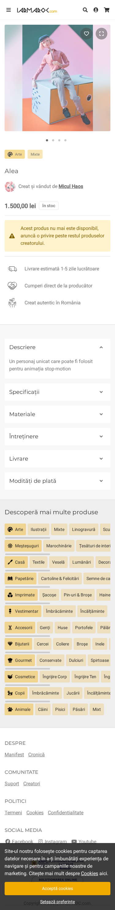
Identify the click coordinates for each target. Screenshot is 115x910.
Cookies (35, 813)
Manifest (14, 755)
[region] (57, 532)
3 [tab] (59, 140)
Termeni (13, 813)
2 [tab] (53, 140)
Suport (12, 784)
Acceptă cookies (57, 888)
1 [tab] (46, 140)
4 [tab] (65, 140)
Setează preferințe (57, 901)
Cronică (36, 755)
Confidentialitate (65, 813)
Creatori (31, 784)
